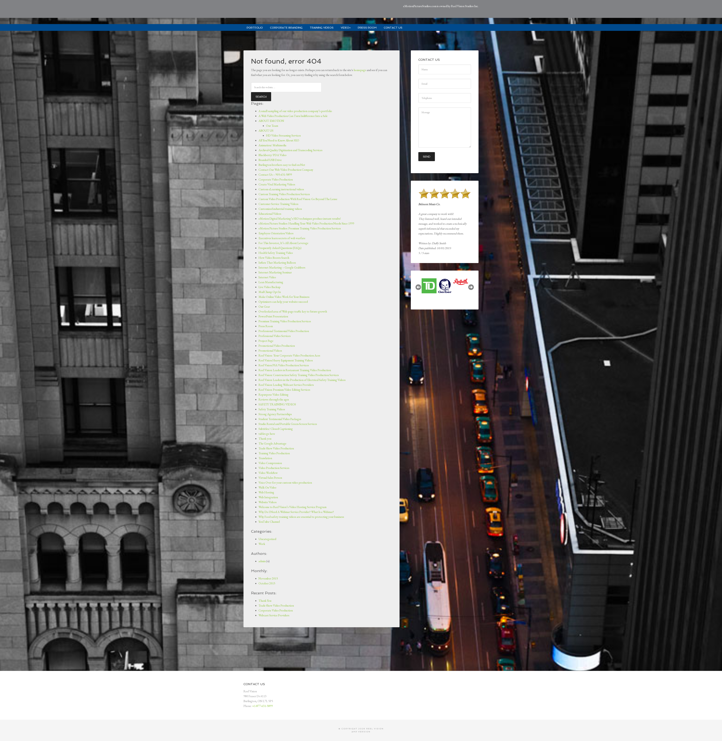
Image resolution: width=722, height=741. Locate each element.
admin (262, 561)
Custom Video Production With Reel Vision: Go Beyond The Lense (298, 199)
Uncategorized (267, 539)
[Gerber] (429, 286)
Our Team (272, 126)
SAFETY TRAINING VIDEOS (277, 404)
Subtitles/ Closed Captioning (276, 429)
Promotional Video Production (277, 346)
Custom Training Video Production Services (284, 194)
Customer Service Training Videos (278, 204)
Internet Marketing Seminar (275, 272)
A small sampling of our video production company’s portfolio (295, 111)
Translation (265, 458)
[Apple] (461, 285)
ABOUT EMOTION (271, 121)
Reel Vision (375, 729)
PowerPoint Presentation (273, 316)
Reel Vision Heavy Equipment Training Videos (286, 360)
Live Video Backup (270, 287)
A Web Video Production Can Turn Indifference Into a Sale (293, 116)
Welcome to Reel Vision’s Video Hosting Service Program (292, 507)
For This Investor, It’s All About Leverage (283, 243)
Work (262, 544)
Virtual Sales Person (270, 478)
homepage (360, 70)
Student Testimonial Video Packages (280, 419)
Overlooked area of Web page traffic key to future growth (293, 311)
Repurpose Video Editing (273, 395)
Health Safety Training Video (276, 253)
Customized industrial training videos (280, 209)
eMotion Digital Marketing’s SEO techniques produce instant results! (300, 219)
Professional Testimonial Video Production (284, 331)
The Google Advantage (272, 443)
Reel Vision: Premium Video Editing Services (284, 390)
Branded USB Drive (270, 160)
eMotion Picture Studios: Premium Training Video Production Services (300, 228)
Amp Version (361, 732)
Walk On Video (267, 487)
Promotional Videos (270, 351)
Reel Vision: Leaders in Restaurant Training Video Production (295, 370)
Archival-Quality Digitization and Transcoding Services (290, 150)
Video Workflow (268, 473)
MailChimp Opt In (270, 292)
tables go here (267, 434)
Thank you (265, 439)
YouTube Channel (269, 522)
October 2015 (267, 583)
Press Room (266, 326)
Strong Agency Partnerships (275, 414)
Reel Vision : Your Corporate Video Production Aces (289, 355)
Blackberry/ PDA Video (273, 155)
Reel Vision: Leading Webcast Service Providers (286, 385)
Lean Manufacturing (271, 282)
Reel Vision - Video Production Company (285, 9)
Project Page (266, 341)
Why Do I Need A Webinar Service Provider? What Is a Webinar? (296, 512)
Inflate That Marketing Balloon (277, 263)
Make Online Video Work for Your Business (284, 297)
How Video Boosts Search (274, 258)
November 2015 (268, 578)
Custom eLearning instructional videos (281, 189)
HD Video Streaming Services (283, 135)
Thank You (265, 601)
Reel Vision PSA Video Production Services (284, 365)
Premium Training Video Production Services (285, 321)
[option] (429, 285)
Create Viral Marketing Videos (277, 184)
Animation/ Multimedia (272, 145)
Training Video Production (274, 453)
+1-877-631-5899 (262, 706)
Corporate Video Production (276, 179)
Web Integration (268, 497)
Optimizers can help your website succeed (283, 302)
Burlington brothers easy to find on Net (282, 165)
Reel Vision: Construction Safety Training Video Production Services (299, 375)
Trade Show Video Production (276, 448)
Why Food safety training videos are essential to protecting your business (301, 517)
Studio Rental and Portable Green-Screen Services (288, 424)
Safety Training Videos (272, 409)
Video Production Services (274, 468)
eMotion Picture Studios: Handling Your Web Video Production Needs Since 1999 (306, 223)
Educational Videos (270, 214)
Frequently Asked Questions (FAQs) (280, 248)
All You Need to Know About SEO (279, 140)
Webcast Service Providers (274, 615)
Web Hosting (266, 492)
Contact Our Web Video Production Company (286, 170)
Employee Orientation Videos (276, 233)
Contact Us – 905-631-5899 (275, 175)
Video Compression (270, 463)
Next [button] (471, 287)
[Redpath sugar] (445, 282)
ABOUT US (266, 131)
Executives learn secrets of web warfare (282, 238)
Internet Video (267, 277)
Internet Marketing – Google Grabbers (282, 267)
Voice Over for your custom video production (285, 483)
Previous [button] (418, 287)
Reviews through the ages (274, 399)
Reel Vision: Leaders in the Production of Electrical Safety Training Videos (302, 380)
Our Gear (264, 307)
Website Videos (268, 502)
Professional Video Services (275, 336)
